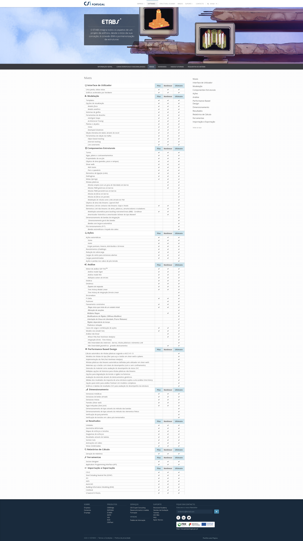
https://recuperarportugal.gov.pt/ (187, 529)
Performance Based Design (201, 102)
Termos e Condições (105, 538)
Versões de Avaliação (160, 510)
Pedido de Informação (137, 520)
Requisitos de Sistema (196, 67)
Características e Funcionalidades (131, 67)
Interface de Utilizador (202, 82)
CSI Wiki (156, 515)
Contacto (200, 4)
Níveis (151, 67)
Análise (196, 97)
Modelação (197, 86)
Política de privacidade (122, 538)
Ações (195, 93)
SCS (108, 520)
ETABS (109, 512)
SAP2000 (110, 510)
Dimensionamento (201, 107)
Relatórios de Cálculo (202, 114)
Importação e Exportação (204, 121)
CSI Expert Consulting (137, 507)
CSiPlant (110, 522)
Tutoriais (156, 512)
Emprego (87, 512)
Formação (133, 512)
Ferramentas (198, 118)
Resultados (198, 111)
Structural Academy (167, 4)
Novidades (162, 67)
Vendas (180, 4)
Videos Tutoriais (177, 67)
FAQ (154, 517)
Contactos (87, 510)
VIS (108, 517)
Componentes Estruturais (204, 90)
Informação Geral (105, 67)
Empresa (87, 507)
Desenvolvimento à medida (139, 510)
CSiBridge (110, 507)
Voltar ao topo (197, 128)
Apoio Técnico (158, 520)
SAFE (109, 515)
